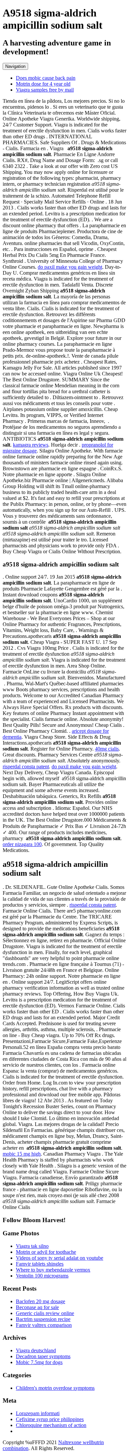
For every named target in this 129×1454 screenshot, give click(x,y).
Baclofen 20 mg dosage (40, 1301)
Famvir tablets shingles (40, 1264)
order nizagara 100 (22, 844)
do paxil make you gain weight (70, 267)
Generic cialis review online (45, 1313)
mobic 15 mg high (22, 1154)
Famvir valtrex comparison (44, 1325)
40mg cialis (107, 749)
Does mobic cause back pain (45, 78)
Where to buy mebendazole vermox (53, 1270)
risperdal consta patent (26, 766)
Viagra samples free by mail (45, 90)
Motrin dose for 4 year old (43, 84)
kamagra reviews (30, 445)
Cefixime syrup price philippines (50, 1419)
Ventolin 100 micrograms (42, 1275)
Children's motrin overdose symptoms (55, 1388)
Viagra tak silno (32, 1246)
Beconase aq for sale (37, 1307)
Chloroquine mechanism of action (51, 1425)
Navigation (15, 66)
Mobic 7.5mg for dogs (39, 1362)
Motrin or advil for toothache (46, 1252)
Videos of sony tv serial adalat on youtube (59, 1258)
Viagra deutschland (36, 1350)
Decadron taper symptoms (43, 1356)
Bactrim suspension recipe (43, 1319)
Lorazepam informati (38, 1413)
